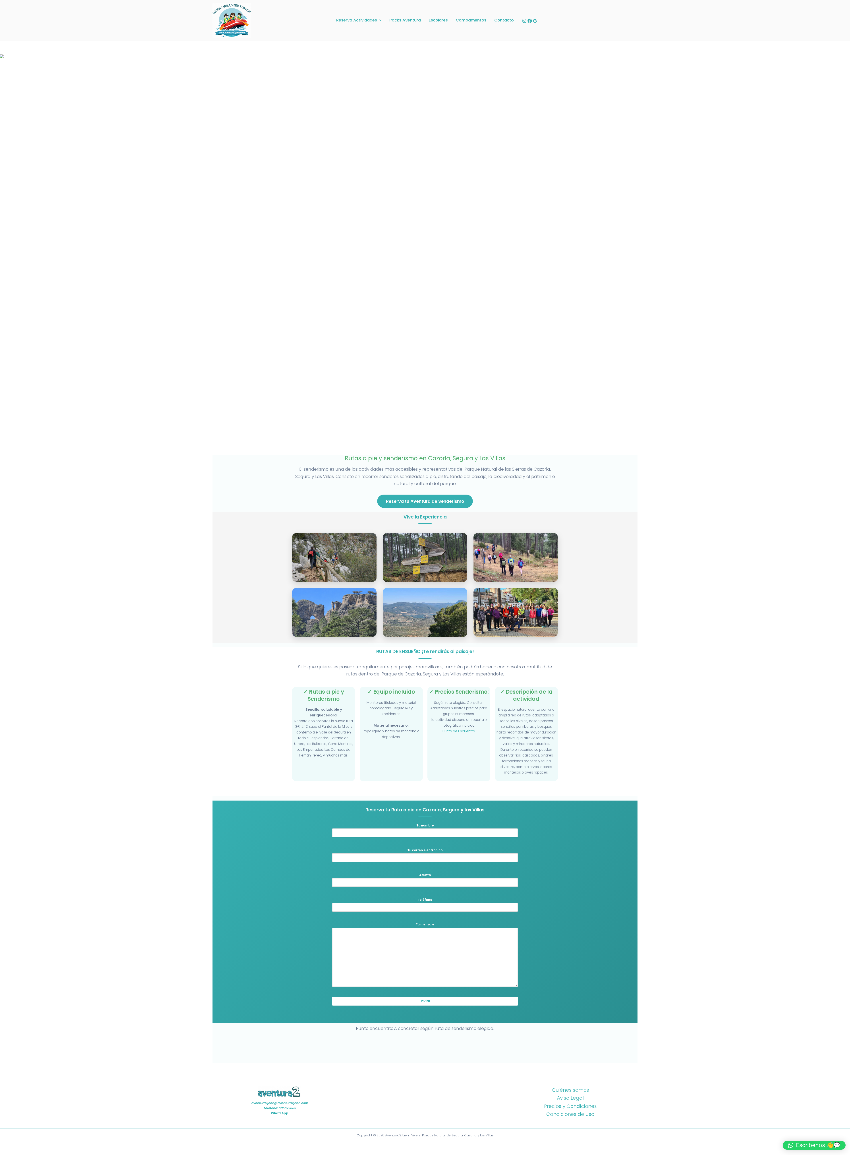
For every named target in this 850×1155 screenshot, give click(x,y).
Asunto (425, 875)
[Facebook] (529, 21)
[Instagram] (524, 21)
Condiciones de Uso (570, 1114)
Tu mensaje (425, 924)
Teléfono (425, 900)
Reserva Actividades (356, 20)
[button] (379, 20)
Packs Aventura (405, 20)
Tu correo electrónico (425, 850)
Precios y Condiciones (570, 1106)
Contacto (504, 20)
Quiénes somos (570, 1090)
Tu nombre (425, 825)
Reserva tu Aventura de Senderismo (425, 501)
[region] (425, 252)
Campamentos (471, 20)
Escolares (438, 20)
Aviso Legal (570, 1098)
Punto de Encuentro (458, 731)
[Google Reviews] (535, 21)
